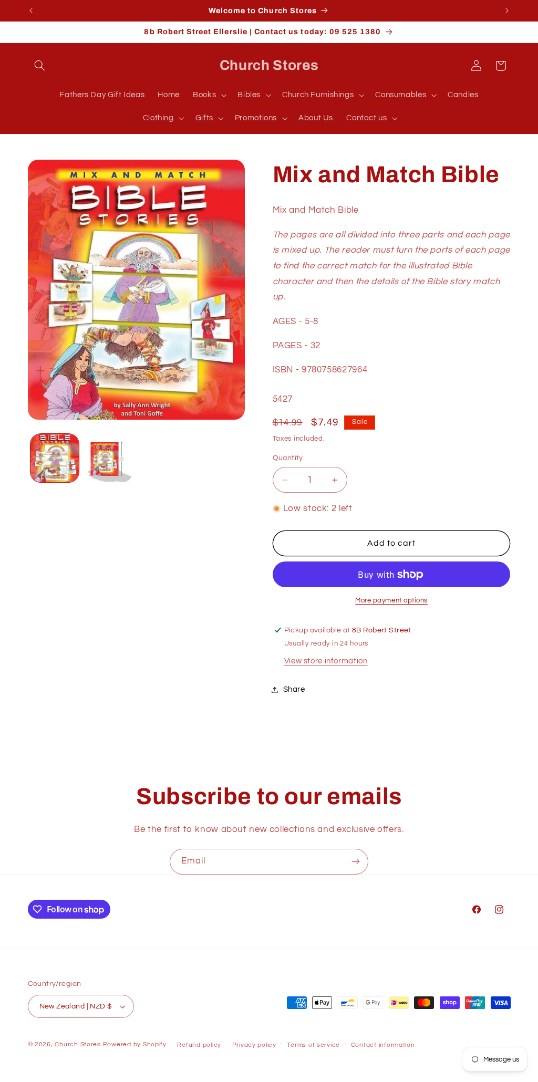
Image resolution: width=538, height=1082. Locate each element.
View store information (326, 661)
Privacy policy (254, 1045)
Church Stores (78, 1044)
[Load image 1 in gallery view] (54, 458)
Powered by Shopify (135, 1044)
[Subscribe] (356, 862)
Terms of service (313, 1045)
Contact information (383, 1045)
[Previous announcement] (31, 10)
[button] (40, 66)
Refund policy (199, 1045)
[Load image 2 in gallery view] (109, 458)
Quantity (288, 458)
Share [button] (294, 689)
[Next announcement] (507, 10)
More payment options (391, 600)
